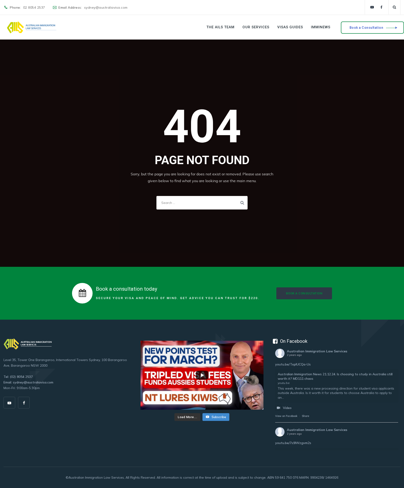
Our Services (255, 27)
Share (305, 416)
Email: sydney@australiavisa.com (28, 382)
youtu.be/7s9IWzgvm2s (293, 443)
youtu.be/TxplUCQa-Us (293, 364)
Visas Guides (290, 27)
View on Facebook (286, 416)
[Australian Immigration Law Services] (31, 27)
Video (287, 408)
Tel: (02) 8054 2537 (18, 377)
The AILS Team (220, 27)
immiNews (320, 27)
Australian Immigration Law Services (317, 351)
